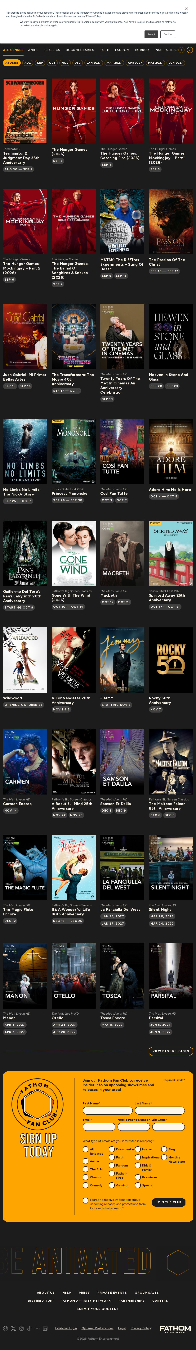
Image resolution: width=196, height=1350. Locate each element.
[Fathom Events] (175, 1329)
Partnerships (131, 1300)
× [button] (186, 7)
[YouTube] (37, 1329)
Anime (94, 1161)
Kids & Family (147, 1167)
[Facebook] (5, 1329)
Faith (119, 1157)
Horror (147, 1149)
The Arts (96, 1169)
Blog (171, 1149)
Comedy (96, 1185)
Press (84, 1292)
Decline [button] (168, 34)
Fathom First (121, 1176)
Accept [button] (151, 34)
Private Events (112, 1292)
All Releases (96, 1151)
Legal (122, 1328)
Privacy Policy (141, 1328)
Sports (147, 1185)
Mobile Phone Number (134, 1119)
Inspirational (151, 1157)
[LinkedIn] (45, 1329)
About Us (46, 1292)
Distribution (40, 1300)
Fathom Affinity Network (85, 1300)
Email (87, 1119)
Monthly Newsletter (176, 1159)
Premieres (150, 1177)
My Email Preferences (98, 1328)
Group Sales (147, 1292)
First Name (91, 1103)
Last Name (143, 1103)
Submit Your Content (98, 1309)
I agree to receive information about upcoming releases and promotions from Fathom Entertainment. (118, 1204)
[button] (190, 50)
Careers (160, 1300)
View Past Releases (171, 1051)
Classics (96, 1177)
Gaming (121, 1185)
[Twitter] (13, 1329)
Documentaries (127, 1149)
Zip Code (159, 1119)
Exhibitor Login (66, 1328)
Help (67, 1292)
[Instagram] (21, 1329)
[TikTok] (29, 1329)
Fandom (122, 1165)
